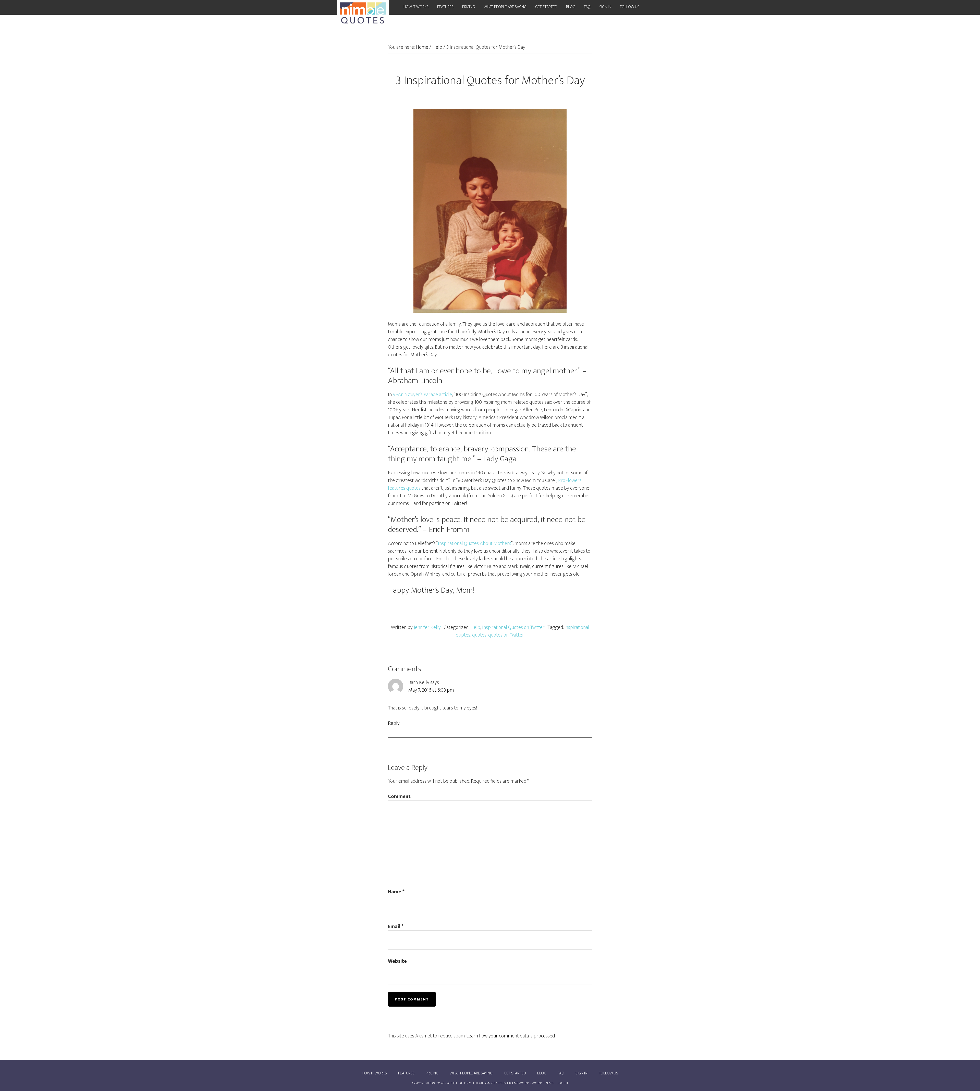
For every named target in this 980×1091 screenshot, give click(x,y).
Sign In (581, 1073)
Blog (541, 1073)
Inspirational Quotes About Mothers (474, 543)
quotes (479, 635)
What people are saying (471, 1073)
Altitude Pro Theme (465, 1083)
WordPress (543, 1083)
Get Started (515, 1073)
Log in (562, 1083)
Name (396, 892)
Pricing (432, 1073)
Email (395, 926)
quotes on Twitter (506, 635)
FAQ (561, 1073)
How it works (374, 1073)
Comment (399, 796)
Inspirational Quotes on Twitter (513, 627)
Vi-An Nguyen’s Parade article (422, 394)
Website (397, 961)
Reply (394, 723)
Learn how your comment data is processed (510, 1036)
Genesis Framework (510, 1083)
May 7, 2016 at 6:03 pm (431, 690)
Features (406, 1073)
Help (475, 627)
